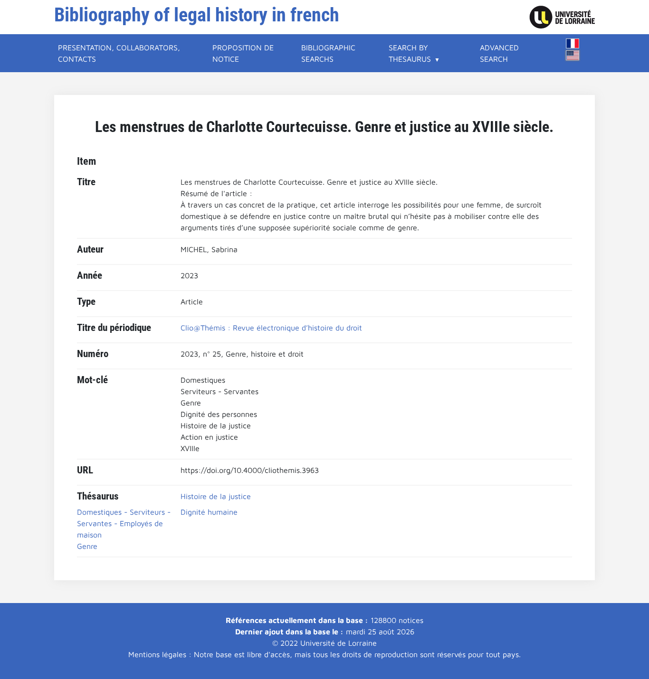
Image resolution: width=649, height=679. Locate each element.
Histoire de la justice (216, 496)
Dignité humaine (209, 512)
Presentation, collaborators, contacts (119, 53)
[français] (572, 43)
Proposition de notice (243, 53)
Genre (87, 546)
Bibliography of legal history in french (196, 15)
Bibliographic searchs (328, 53)
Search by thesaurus (410, 53)
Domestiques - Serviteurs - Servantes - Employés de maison (124, 523)
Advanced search (499, 53)
